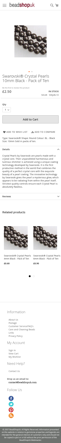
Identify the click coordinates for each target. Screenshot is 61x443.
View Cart (13, 353)
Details (6, 149)
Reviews (6, 196)
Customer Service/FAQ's (21, 326)
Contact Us (14, 371)
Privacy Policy (16, 336)
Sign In (12, 350)
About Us (13, 319)
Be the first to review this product (15, 88)
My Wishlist (15, 356)
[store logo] (22, 5)
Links (11, 332)
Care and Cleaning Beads (22, 329)
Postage (13, 322)
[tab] (30, 149)
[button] (29, 71)
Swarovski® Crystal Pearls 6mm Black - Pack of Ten (42, 257)
